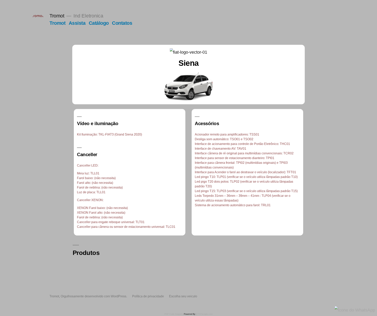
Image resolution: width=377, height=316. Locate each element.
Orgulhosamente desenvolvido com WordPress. (94, 296)
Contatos (122, 23)
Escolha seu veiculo (183, 296)
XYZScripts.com (205, 314)
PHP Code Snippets (173, 314)
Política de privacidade (148, 296)
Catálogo (99, 23)
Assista (77, 23)
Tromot (56, 15)
